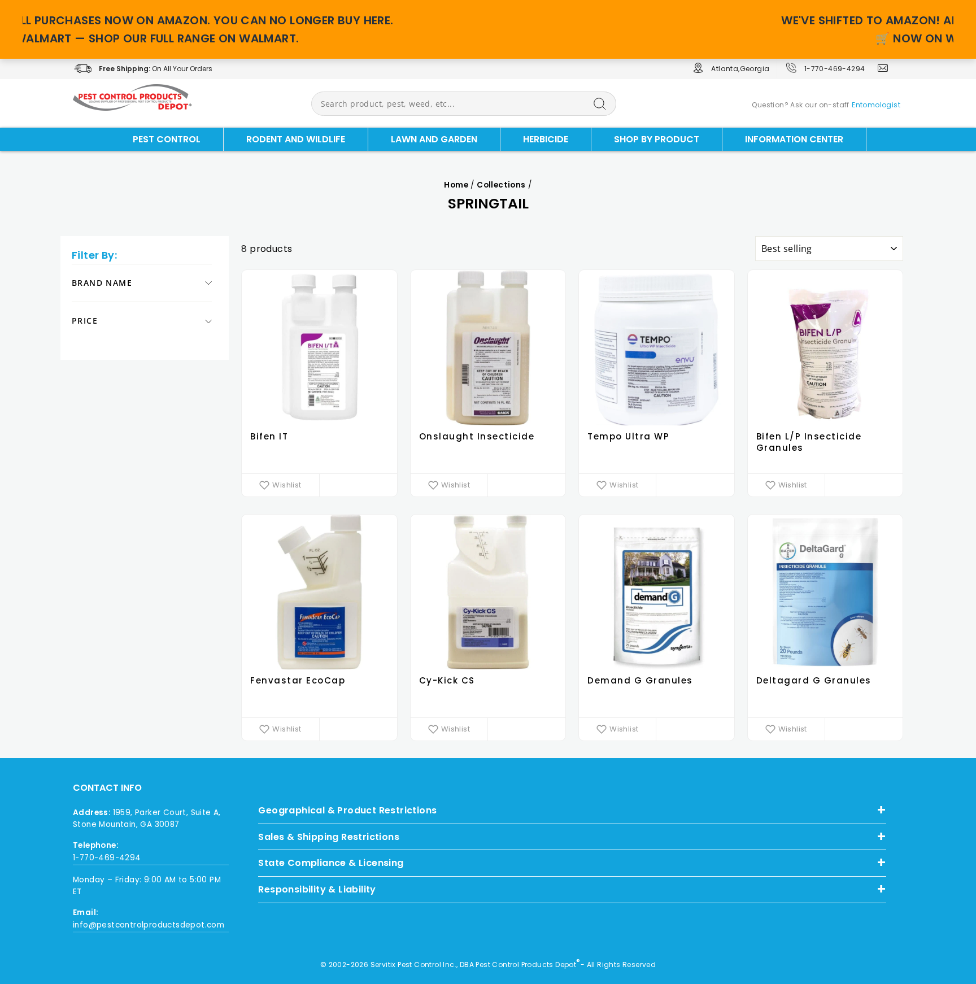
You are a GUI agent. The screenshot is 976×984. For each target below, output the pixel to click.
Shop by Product (656, 139)
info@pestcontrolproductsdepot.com (148, 925)
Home (456, 185)
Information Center (794, 139)
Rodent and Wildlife (295, 139)
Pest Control (167, 139)
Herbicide (545, 139)
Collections (501, 185)
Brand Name (102, 282)
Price (85, 321)
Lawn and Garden (434, 139)
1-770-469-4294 (834, 68)
